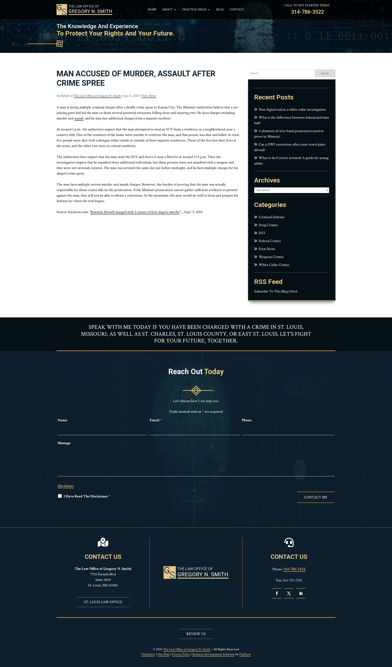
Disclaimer (66, 486)
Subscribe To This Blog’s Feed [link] (275, 291)
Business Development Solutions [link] (213, 654)
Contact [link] (237, 9)
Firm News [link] (148, 96)
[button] (277, 593)
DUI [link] (262, 233)
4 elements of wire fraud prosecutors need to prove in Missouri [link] (289, 134)
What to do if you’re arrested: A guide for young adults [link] (291, 161)
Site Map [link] (163, 654)
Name (62, 420)
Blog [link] (220, 9)
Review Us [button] (196, 633)
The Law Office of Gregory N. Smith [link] (97, 96)
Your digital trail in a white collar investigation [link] (292, 109)
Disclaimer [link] (148, 654)
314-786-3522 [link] (307, 12)
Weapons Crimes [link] (271, 257)
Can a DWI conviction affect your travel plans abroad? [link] (289, 147)
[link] (84, 9)
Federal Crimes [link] (270, 241)
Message (64, 443)
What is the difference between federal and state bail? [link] (291, 120)
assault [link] (79, 118)
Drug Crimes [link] (268, 225)
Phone (247, 420)
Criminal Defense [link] (271, 217)
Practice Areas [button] (194, 9)
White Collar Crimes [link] (274, 264)
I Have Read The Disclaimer (87, 496)
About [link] (167, 9)
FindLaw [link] (245, 654)
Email (156, 420)
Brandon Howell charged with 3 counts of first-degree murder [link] (135, 212)
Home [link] (152, 9)
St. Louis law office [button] (103, 602)
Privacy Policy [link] (181, 654)
